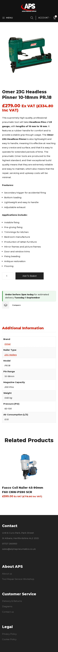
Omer (8, 344)
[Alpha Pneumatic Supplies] (29, 7)
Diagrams (7, 606)
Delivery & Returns (12, 601)
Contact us (8, 611)
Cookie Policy (9, 639)
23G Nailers (11, 354)
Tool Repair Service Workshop (18, 579)
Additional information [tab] (23, 328)
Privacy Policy (9, 634)
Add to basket (30, 276)
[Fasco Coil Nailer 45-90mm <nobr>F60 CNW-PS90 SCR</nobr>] (29, 466)
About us (7, 573)
